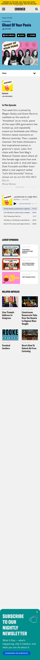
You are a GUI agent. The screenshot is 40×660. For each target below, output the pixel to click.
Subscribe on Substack (16, 653)
